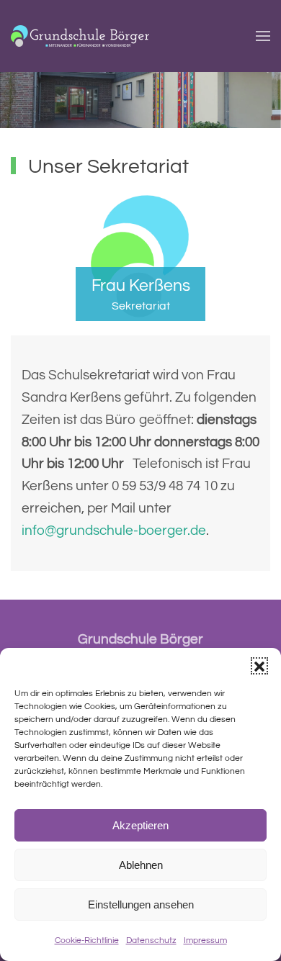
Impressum (205, 940)
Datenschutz (151, 940)
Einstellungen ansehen (141, 904)
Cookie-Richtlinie (87, 940)
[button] (259, 666)
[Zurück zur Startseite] (80, 36)
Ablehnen (141, 865)
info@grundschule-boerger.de (114, 530)
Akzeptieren (140, 825)
